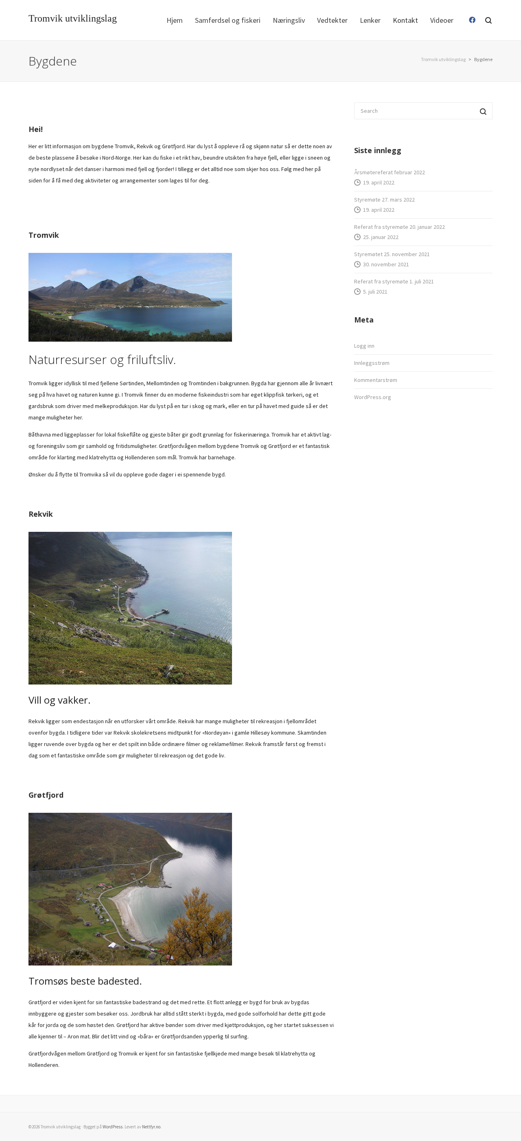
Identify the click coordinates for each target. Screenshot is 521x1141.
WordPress (113, 1127)
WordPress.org (372, 397)
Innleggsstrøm (372, 362)
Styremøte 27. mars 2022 (384, 199)
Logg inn (364, 345)
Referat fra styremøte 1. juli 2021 (394, 281)
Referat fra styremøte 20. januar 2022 (399, 226)
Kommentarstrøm (375, 380)
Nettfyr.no (151, 1127)
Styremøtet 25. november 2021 (392, 254)
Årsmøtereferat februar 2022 (389, 172)
